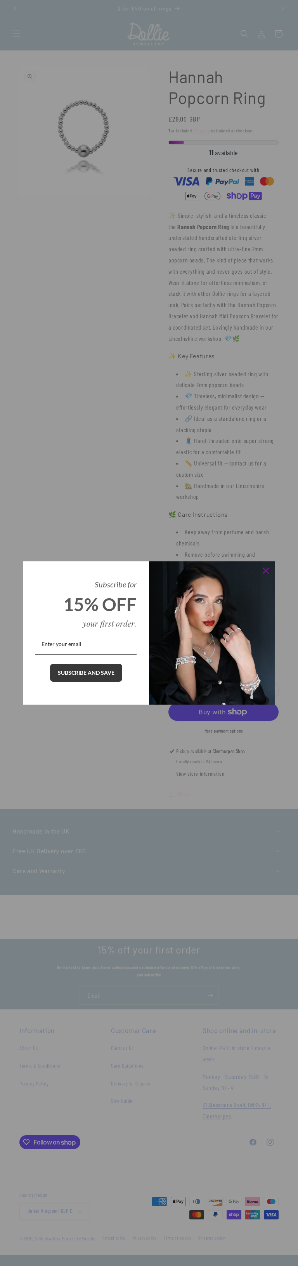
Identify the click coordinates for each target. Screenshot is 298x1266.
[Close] (265, 570)
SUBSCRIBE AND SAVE (86, 672)
